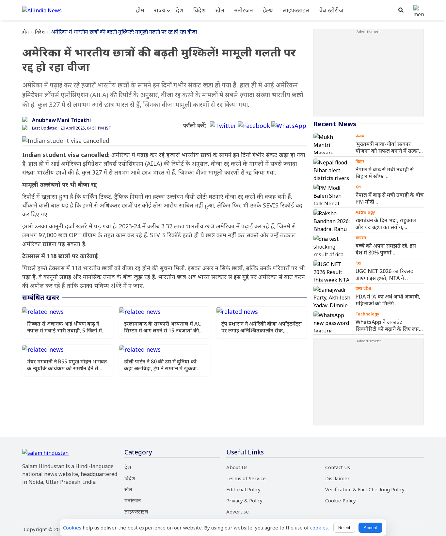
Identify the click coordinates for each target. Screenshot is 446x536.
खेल (219, 10)
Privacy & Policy (244, 500)
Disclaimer (337, 478)
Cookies (72, 527)
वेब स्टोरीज (331, 10)
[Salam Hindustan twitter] (223, 125)
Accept (370, 527)
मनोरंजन (243, 10)
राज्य (160, 10)
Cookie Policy (340, 500)
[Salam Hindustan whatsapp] (288, 125)
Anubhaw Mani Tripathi (61, 120)
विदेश (199, 10)
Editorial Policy (243, 489)
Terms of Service (246, 478)
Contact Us (337, 467)
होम (140, 10)
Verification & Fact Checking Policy (365, 489)
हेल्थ (268, 10)
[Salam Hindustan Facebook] (254, 125)
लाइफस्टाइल (296, 10)
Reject (344, 527)
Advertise (237, 511)
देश (179, 10)
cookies (319, 527)
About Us (236, 467)
